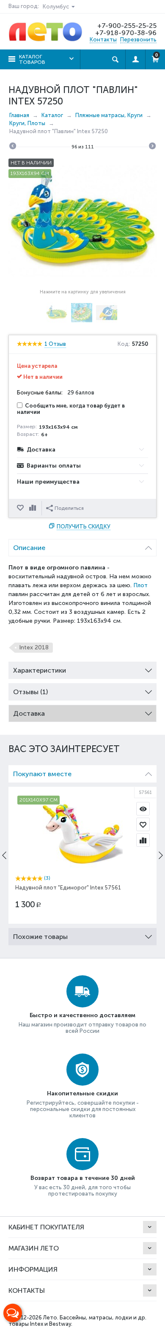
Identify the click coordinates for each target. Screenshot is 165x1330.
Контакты (103, 39)
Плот (140, 585)
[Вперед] (152, 147)
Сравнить (33, 508)
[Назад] (12, 147)
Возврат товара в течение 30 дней (82, 1178)
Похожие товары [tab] (40, 937)
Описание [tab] (29, 548)
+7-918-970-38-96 (126, 33)
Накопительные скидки (82, 1093)
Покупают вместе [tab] (42, 774)
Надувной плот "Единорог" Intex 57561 (68, 887)
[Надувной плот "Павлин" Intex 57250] (82, 221)
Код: (124, 344)
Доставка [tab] (29, 713)
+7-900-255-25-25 (127, 26)
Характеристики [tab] (39, 670)
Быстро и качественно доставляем (82, 1015)
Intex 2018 (34, 647)
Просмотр (143, 809)
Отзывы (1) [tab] (30, 692)
